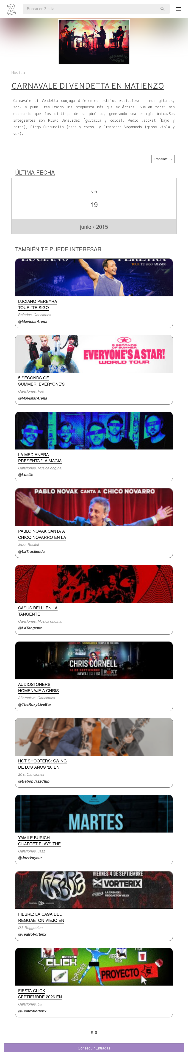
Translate (162, 159)
